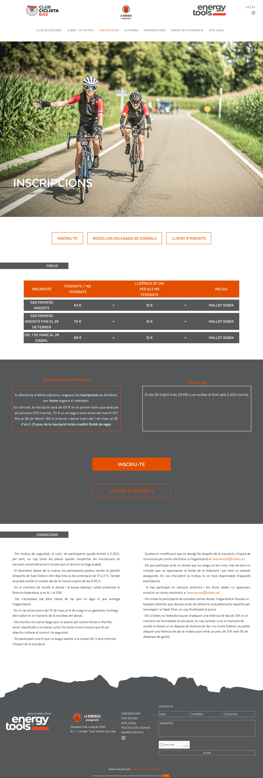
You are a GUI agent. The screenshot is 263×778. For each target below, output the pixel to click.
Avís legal (216, 30)
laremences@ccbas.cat (228, 558)
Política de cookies (135, 727)
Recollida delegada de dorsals (125, 238)
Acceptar (165, 776)
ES (253, 7)
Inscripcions (109, 30)
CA (247, 7)
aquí (160, 776)
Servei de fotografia (187, 30)
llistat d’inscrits (189, 238)
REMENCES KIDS (154, 30)
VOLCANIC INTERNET (146, 769)
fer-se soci (129, 718)
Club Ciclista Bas (49, 30)
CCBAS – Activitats (80, 30)
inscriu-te (67, 238)
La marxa (131, 30)
